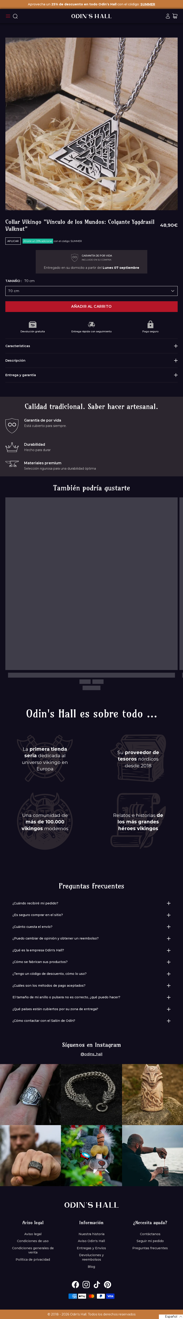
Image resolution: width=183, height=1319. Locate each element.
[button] (171, 1317)
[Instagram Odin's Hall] (86, 1284)
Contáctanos (150, 1234)
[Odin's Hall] (91, 16)
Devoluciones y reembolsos (91, 1257)
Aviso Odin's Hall (91, 1241)
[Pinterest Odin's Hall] (107, 1284)
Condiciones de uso (33, 1241)
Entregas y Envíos (91, 1248)
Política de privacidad (33, 1260)
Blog (91, 1267)
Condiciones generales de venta (33, 1250)
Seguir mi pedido (150, 1241)
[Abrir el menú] (8, 16)
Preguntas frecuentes (150, 1248)
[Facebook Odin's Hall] (75, 1284)
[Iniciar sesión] (168, 16)
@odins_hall (91, 1054)
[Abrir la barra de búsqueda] (15, 16)
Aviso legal (33, 1234)
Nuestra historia (91, 1234)
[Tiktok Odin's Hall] (96, 1284)
